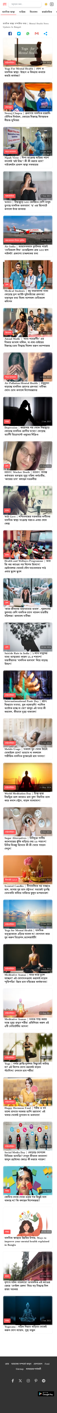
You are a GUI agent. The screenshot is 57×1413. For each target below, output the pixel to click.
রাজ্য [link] (7, 510)
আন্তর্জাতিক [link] (9, 196)
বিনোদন (33, 12)
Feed (47, 1364)
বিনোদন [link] (8, 332)
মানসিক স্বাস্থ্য (8, 12)
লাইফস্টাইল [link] (9, 62)
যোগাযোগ (38, 1364)
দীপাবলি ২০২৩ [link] (11, 880)
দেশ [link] (6, 284)
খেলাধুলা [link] (8, 107)
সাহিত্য (22, 12)
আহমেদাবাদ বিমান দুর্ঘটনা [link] (15, 240)
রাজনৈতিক (47, 12)
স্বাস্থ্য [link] (7, 421)
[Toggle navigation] (51, 4)
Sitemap (20, 1369)
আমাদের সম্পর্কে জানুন (21, 1364)
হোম (7, 1364)
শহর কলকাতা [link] (10, 151)
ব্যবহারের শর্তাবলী (33, 1369)
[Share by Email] (36, 33)
